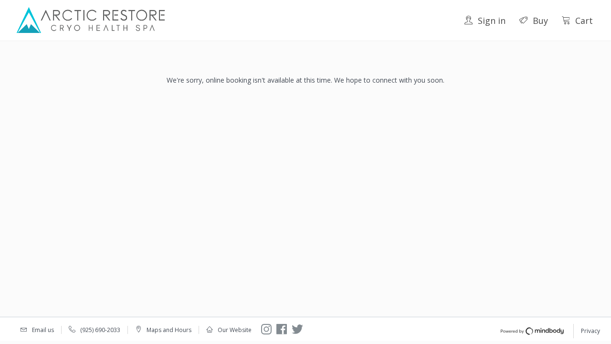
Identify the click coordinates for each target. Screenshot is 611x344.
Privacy (590, 331)
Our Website (235, 330)
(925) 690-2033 (100, 330)
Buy (540, 20)
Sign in (492, 20)
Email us (43, 330)
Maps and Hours (169, 330)
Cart (584, 20)
